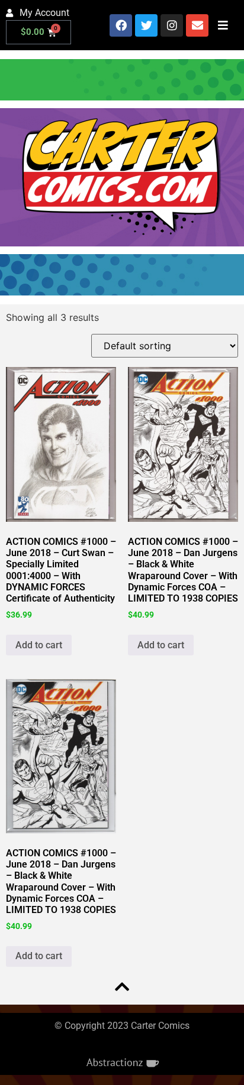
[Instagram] (171, 25)
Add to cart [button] (38, 645)
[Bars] (222, 25)
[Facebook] (121, 25)
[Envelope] (197, 25)
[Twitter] (146, 25)
